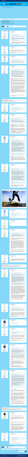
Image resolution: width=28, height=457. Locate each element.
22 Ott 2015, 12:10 (13, 57)
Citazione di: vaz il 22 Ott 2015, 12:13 (15, 213)
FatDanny (5, 46)
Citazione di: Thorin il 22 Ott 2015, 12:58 (15, 348)
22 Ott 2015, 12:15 (13, 115)
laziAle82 (5, 164)
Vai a (16, 451)
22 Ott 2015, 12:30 (13, 230)
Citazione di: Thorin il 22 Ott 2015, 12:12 (15, 118)
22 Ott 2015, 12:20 (13, 137)
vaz (4, 104)
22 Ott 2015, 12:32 (13, 256)
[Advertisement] (14, 13)
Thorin (5, 304)
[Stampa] (25, 26)
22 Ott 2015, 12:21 (13, 165)
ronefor (5, 136)
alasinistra (5, 56)
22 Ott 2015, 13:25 (13, 413)
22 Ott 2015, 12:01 (13, 32)
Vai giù (3, 26)
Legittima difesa (6, 21)
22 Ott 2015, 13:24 (13, 371)
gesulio (5, 412)
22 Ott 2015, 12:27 (13, 221)
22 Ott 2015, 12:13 (13, 105)
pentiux (5, 344)
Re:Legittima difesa (13, 31)
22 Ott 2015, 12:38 (13, 270)
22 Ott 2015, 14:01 (13, 434)
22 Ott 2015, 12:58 (13, 329)
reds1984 (5, 433)
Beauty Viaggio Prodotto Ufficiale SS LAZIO (7, 100)
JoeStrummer (5, 31)
